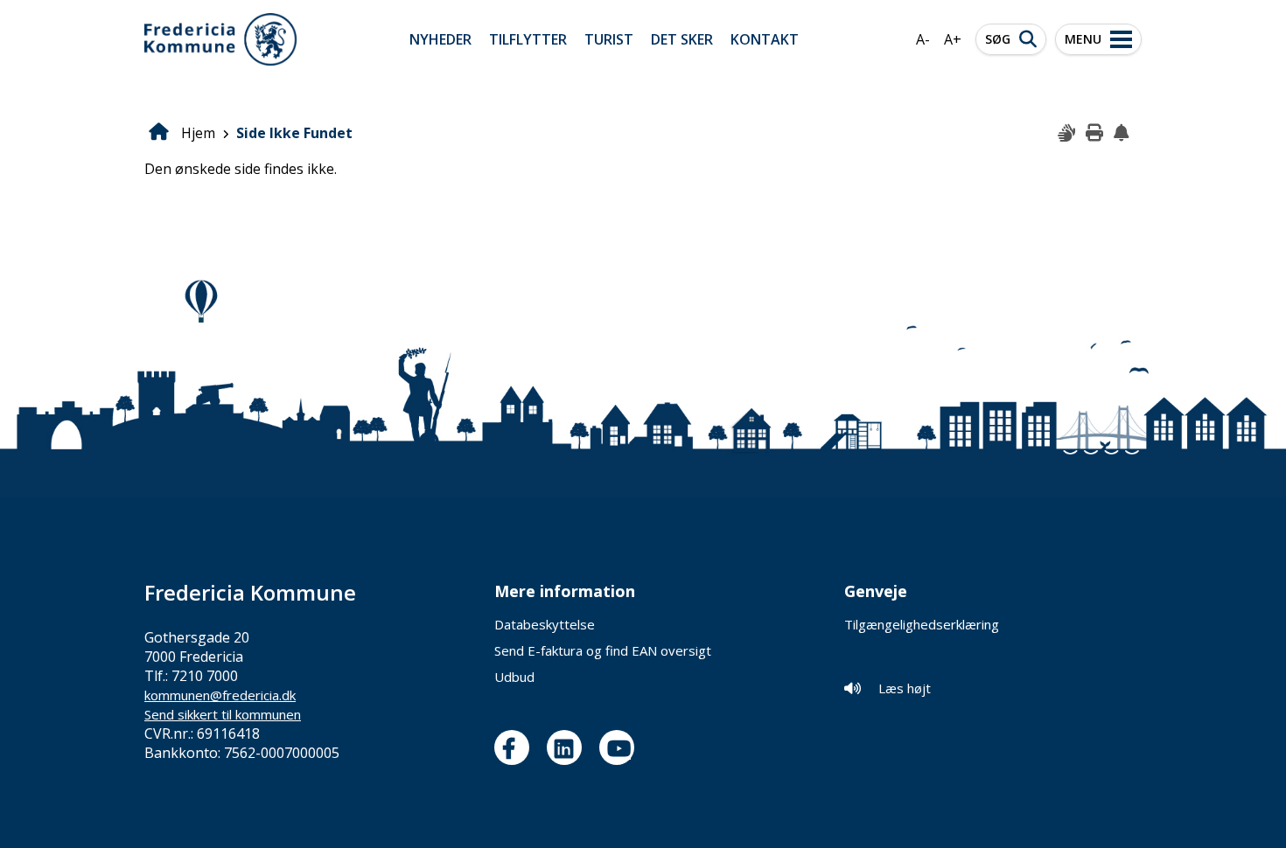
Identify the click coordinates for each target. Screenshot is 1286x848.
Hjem (198, 132)
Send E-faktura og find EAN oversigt (602, 650)
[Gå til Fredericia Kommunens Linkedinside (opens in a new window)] (569, 747)
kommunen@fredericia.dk (220, 695)
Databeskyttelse (544, 624)
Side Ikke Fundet (294, 132)
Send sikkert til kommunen (222, 714)
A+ (952, 39)
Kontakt (764, 39)
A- (923, 39)
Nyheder (440, 39)
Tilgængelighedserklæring (921, 624)
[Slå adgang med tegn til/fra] (1067, 133)
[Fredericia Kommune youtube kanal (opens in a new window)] (621, 747)
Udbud (514, 676)
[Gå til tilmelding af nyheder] (1123, 133)
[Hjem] (220, 39)
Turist (608, 39)
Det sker (682, 39)
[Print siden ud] (1095, 133)
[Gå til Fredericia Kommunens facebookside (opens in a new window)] (516, 747)
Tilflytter (528, 39)
